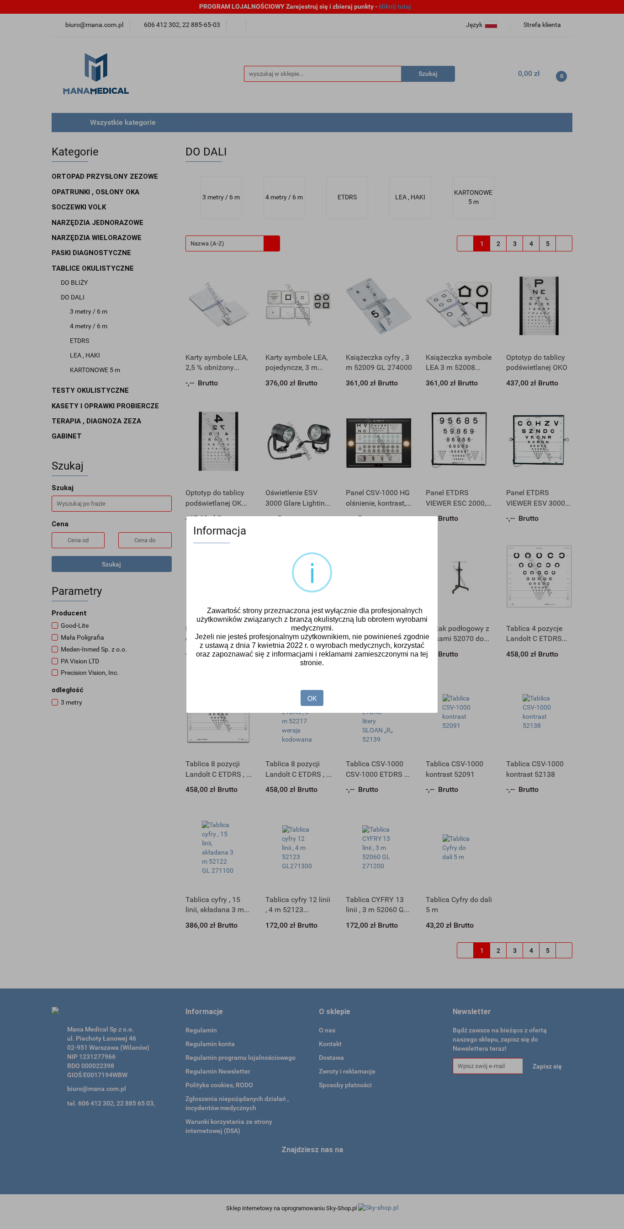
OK (312, 698)
